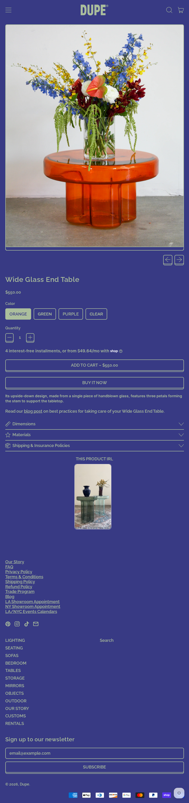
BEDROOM (16, 663)
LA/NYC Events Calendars (31, 611)
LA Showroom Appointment (32, 601)
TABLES (13, 670)
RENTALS (14, 723)
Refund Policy (18, 586)
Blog (9, 596)
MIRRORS (14, 685)
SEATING (14, 647)
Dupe (24, 784)
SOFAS (11, 655)
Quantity (13, 328)
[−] (9, 337)
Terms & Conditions (24, 576)
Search (107, 640)
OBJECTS (14, 693)
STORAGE (15, 678)
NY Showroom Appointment (32, 606)
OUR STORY (17, 708)
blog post (33, 411)
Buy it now (94, 382)
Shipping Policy (20, 581)
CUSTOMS (15, 715)
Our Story (14, 561)
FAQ (9, 566)
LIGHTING (15, 640)
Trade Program (20, 591)
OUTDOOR (16, 700)
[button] (169, 10)
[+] (30, 337)
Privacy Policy (18, 571)
